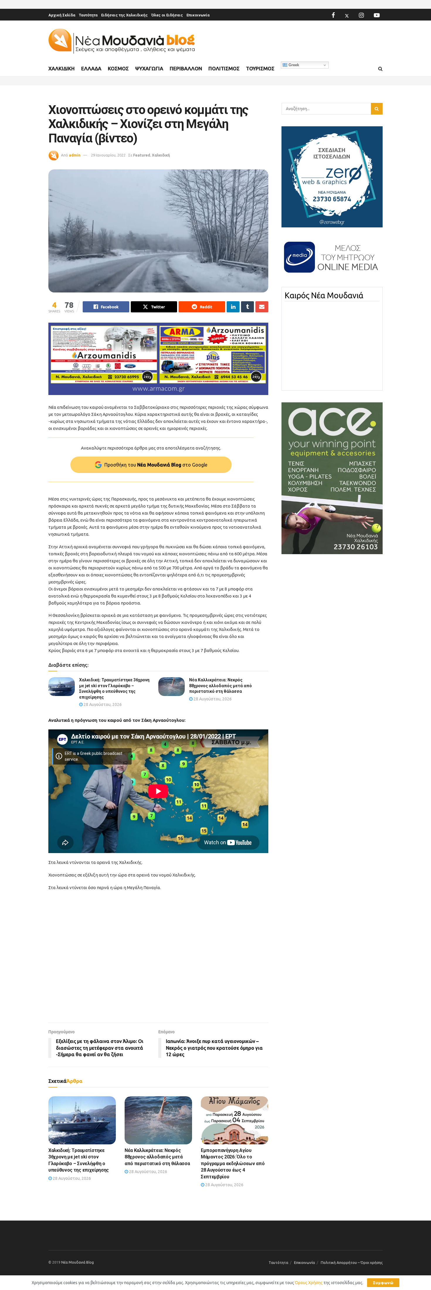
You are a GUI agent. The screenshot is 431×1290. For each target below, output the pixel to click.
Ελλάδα (91, 68)
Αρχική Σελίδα (61, 15)
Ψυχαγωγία (149, 68)
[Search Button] (380, 69)
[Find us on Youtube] (377, 15)
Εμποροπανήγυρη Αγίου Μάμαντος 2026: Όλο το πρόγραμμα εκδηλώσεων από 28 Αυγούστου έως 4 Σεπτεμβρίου (232, 1164)
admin (75, 155)
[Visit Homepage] (121, 41)
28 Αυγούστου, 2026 (102, 704)
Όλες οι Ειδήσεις (167, 15)
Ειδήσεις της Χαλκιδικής (124, 15)
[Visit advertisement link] (158, 359)
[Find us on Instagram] (361, 15)
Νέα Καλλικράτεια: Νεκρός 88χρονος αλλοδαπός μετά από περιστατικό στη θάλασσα (220, 686)
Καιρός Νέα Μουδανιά (324, 295)
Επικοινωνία (198, 15)
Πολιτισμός (224, 68)
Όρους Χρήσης (309, 1282)
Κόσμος (118, 68)
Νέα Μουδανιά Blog (77, 1262)
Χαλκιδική (61, 68)
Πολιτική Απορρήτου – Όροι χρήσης (352, 1262)
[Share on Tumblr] (247, 306)
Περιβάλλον (186, 68)
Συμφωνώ (383, 1283)
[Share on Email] (261, 306)
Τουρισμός (260, 68)
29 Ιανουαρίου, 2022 (108, 155)
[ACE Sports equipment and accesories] (332, 478)
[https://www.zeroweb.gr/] (332, 176)
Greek (293, 65)
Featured (141, 155)
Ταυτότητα (88, 15)
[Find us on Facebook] (333, 15)
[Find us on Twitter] (347, 15)
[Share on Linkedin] (233, 306)
